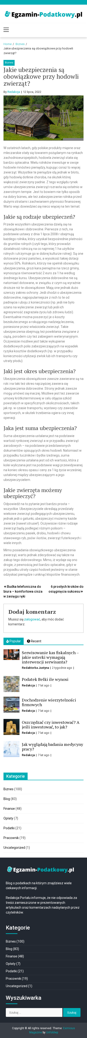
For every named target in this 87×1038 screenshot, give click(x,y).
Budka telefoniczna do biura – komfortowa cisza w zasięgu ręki (22, 591)
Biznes (9, 62)
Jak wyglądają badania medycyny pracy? (52, 746)
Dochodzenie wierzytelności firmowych (49, 702)
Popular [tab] (15, 641)
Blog (6, 799)
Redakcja (13, 92)
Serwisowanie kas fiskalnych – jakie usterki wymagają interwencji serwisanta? (50, 657)
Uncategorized (14, 847)
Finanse (9, 808)
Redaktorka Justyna (35, 667)
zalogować (32, 619)
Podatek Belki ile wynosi (45, 679)
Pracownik (11, 838)
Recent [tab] (35, 641)
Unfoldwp (52, 1032)
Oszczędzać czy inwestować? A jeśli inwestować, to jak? (50, 724)
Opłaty (8, 818)
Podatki (9, 828)
